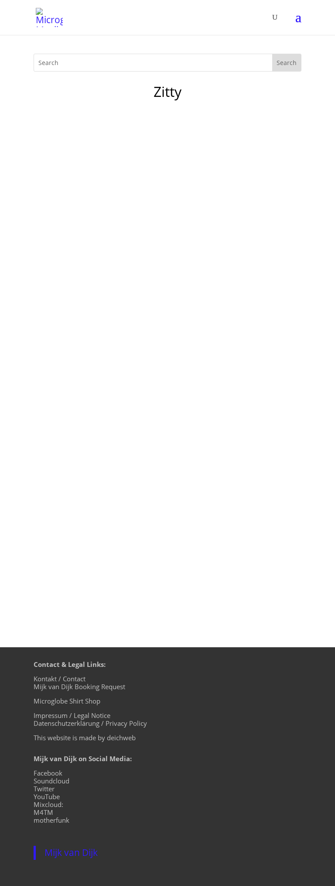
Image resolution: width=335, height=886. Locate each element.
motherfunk (51, 820)
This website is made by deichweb (85, 737)
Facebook (48, 773)
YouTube (47, 796)
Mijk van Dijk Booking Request (79, 686)
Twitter (44, 788)
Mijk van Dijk (71, 852)
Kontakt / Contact (59, 678)
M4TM (43, 812)
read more (59, 579)
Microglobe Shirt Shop (67, 701)
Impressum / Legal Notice (72, 715)
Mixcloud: (48, 804)
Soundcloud (51, 780)
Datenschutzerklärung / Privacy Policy (90, 723)
